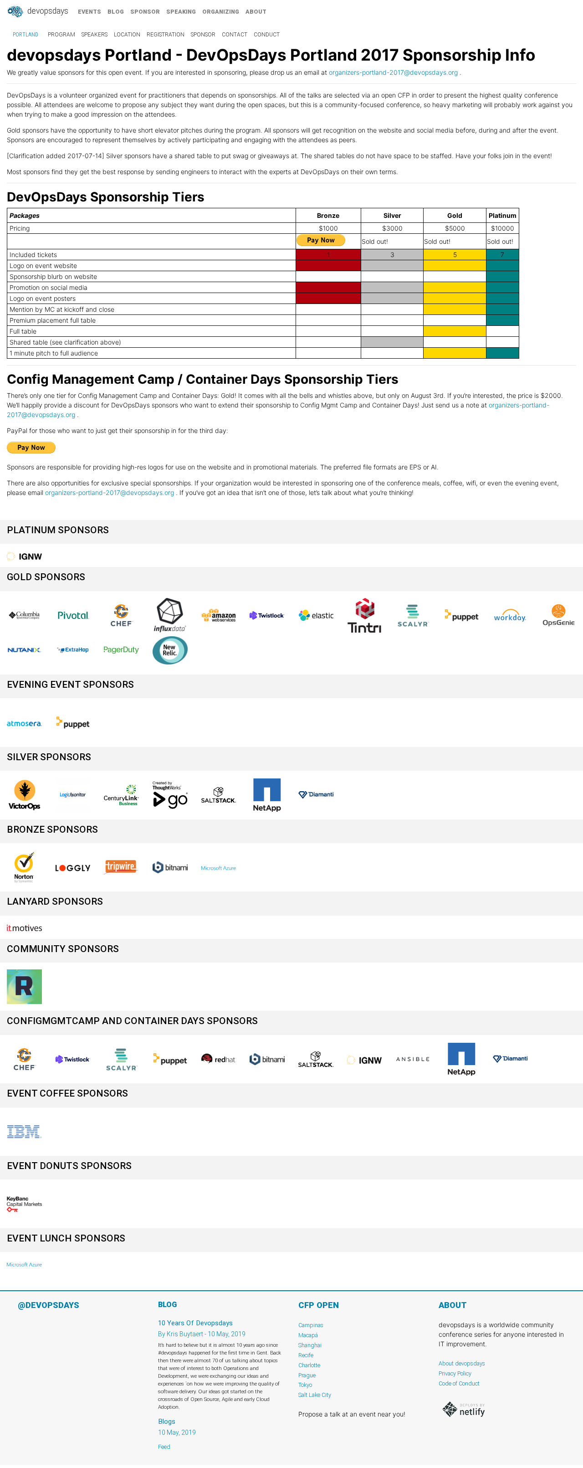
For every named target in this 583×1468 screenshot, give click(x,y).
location (127, 34)
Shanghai (310, 1345)
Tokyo (305, 1384)
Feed (164, 1446)
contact (234, 34)
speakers (94, 34)
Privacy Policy (455, 1373)
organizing (220, 11)
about (255, 11)
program (61, 34)
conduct (267, 34)
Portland (25, 34)
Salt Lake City (314, 1394)
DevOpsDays (47, 10)
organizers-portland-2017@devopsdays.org (393, 72)
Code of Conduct (459, 1383)
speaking (181, 11)
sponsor (145, 11)
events (89, 11)
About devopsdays (462, 1363)
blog (115, 11)
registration (165, 34)
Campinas (310, 1325)
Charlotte (309, 1365)
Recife (305, 1355)
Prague (307, 1375)
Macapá (308, 1335)
